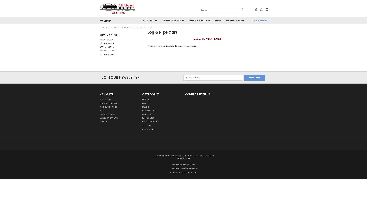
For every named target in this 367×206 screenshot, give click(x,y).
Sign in (103, 118)
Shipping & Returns (199, 20)
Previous (359, 197)
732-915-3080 (259, 20)
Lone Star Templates (189, 168)
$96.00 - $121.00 (107, 50)
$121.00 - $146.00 (107, 54)
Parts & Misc (148, 118)
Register (114, 118)
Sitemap (103, 122)
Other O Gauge (149, 110)
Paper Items (147, 114)
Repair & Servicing (150, 122)
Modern (145, 107)
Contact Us (150, 20)
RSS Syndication (234, 20)
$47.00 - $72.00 (107, 43)
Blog (218, 20)
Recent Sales (148, 129)
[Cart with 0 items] (266, 9)
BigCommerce (188, 165)
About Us (146, 125)
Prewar (145, 99)
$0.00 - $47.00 (106, 39)
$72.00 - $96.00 (107, 47)
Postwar (146, 103)
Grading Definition (173, 20)
